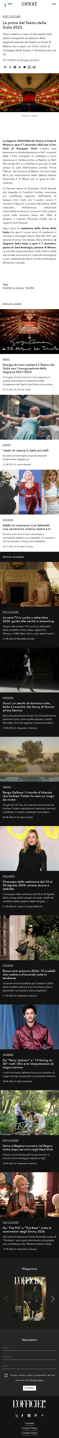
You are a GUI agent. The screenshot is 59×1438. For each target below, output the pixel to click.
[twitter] (24, 68)
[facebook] (10, 68)
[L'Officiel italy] (29, 4)
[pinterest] (14, 68)
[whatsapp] (29, 68)
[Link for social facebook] (22, 1416)
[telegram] (34, 68)
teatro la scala (13, 288)
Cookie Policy (29, 1432)
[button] (53, 1299)
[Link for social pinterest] (35, 1416)
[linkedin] (19, 68)
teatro (29, 288)
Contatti (29, 1423)
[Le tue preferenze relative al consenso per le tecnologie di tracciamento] (5, 5)
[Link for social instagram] (29, 1416)
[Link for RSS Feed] (42, 1415)
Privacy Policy (37, 1380)
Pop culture (12, 16)
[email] (5, 68)
